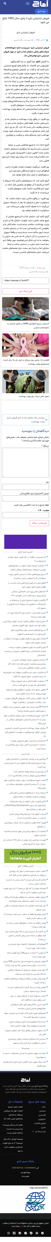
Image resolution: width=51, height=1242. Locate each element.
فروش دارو (12, 417)
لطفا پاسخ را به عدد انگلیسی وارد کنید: (31, 505)
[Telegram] (42, 1233)
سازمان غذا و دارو (26, 417)
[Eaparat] (37, 1233)
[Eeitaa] (14, 1233)
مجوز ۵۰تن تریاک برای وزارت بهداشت (34, 396)
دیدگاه (45, 446)
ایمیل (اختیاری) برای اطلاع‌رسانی (34, 493)
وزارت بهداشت (38, 421)
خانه (44, 1107)
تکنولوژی (42, 1119)
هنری (43, 1127)
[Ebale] (31, 1233)
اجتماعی (42, 1111)
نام (47, 482)
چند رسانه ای (40, 1131)
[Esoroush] (20, 1233)
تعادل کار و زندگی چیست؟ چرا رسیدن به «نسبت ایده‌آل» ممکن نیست (13, 1129)
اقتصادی (42, 1115)
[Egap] (25, 1233)
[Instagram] (8, 1233)
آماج (21, 1226)
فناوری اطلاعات (40, 1123)
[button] (27, 3)
